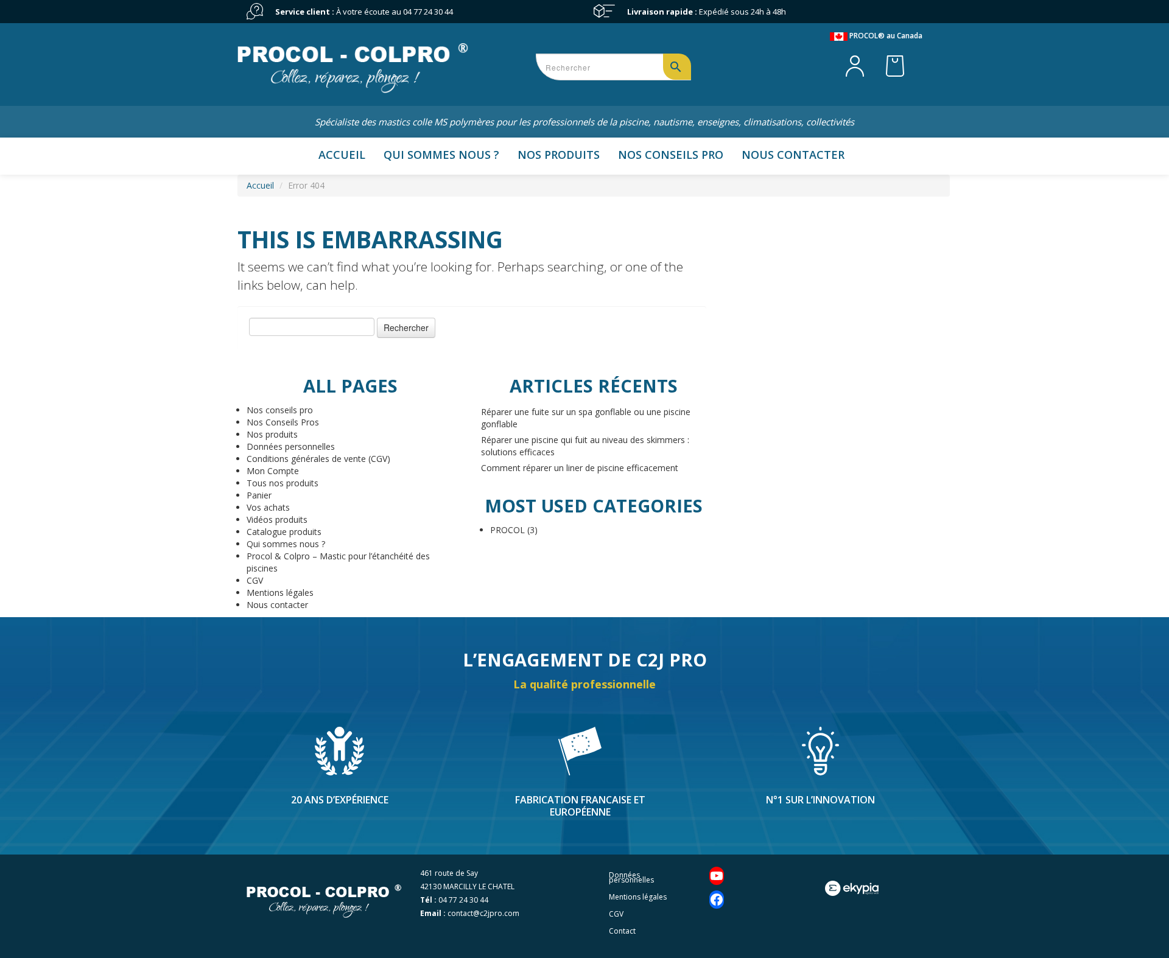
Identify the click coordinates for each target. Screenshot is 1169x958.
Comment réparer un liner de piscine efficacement (579, 468)
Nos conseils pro (670, 154)
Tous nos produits (282, 483)
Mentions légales (280, 592)
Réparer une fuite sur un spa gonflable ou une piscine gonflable (585, 418)
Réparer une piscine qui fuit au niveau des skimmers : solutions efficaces (585, 446)
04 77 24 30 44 (428, 11)
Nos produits (559, 154)
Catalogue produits (284, 531)
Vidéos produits (277, 519)
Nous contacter (793, 154)
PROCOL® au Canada (885, 35)
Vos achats (268, 507)
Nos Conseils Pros (283, 422)
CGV (255, 580)
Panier (259, 495)
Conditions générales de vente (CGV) (318, 458)
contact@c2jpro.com (483, 913)
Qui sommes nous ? (441, 154)
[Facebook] (716, 899)
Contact (622, 931)
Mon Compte (273, 471)
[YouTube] (716, 876)
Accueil (341, 154)
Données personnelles (291, 446)
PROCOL (507, 530)
